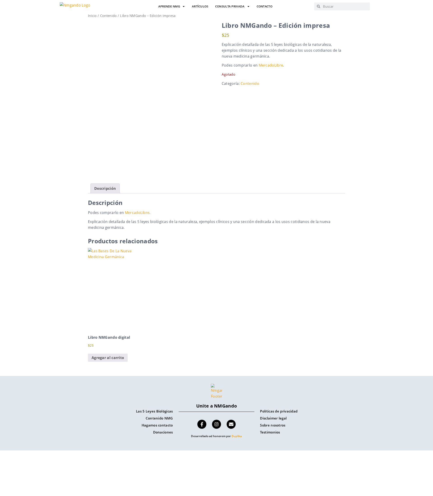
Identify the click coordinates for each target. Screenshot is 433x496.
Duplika (237, 436)
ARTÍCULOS (200, 6)
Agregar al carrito (108, 357)
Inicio (92, 15)
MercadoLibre (271, 65)
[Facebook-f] (201, 424)
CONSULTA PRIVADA (230, 6)
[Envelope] (231, 424)
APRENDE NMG (169, 6)
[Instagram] (216, 424)
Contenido (108, 15)
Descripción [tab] (105, 188)
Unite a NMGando (216, 406)
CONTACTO (264, 6)
